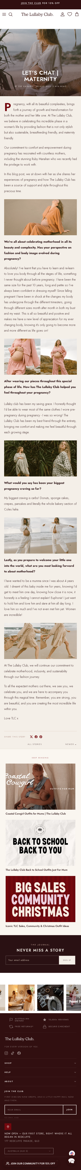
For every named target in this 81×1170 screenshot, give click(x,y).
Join (70, 1109)
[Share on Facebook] (36, 736)
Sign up (67, 960)
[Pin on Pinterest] (40, 736)
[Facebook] (19, 1053)
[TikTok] (12, 1053)
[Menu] (4, 14)
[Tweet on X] (31, 736)
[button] (71, 1160)
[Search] (12, 14)
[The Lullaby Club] (37, 14)
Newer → (71, 744)
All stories (35, 744)
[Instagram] (6, 1053)
